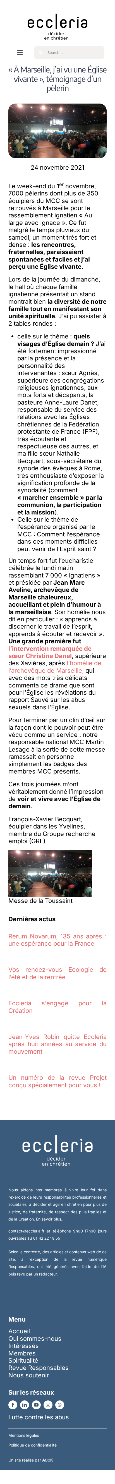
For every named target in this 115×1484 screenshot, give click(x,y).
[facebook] (12, 1404)
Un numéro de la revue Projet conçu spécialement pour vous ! (57, 1081)
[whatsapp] (59, 1404)
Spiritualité (23, 1360)
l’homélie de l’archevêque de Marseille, (54, 666)
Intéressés (23, 1345)
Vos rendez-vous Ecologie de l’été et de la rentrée (57, 973)
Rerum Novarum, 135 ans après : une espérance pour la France (57, 940)
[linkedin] (24, 1404)
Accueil (19, 1331)
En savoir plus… (50, 1219)
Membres (22, 1353)
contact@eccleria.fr (27, 1231)
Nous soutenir (28, 1375)
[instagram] (48, 1404)
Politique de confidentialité (32, 1445)
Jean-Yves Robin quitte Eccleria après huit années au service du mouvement (57, 1044)
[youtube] (36, 1404)
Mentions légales (23, 1435)
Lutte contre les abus (38, 1417)
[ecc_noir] (57, 8)
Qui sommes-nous (34, 1338)
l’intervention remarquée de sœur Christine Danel (50, 652)
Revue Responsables (38, 1367)
